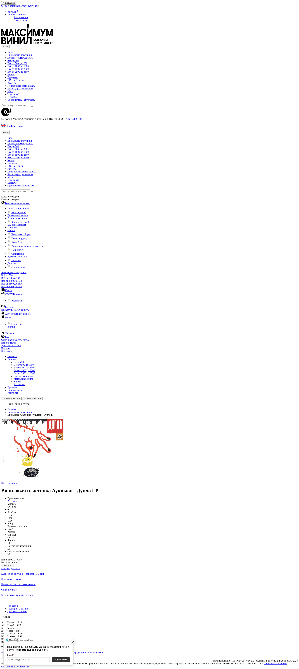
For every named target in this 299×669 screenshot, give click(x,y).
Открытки (16, 324)
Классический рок (21, 234)
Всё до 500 (13, 60)
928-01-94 (73, 119)
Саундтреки (17, 253)
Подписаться (61, 659)
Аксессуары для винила (20, 88)
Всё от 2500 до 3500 (18, 71)
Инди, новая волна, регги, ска (27, 246)
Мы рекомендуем (16, 224)
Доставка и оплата (18, 6)
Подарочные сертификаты (21, 85)
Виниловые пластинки (19, 55)
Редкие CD (17, 300)
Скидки (11, 359)
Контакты (33, 6)
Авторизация (21, 17)
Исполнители (8, 342)
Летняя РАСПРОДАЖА (20, 57)
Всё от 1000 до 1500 (18, 66)
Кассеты (11, 83)
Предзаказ (12, 77)
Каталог (10, 199)
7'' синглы (12, 227)
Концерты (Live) (20, 222)
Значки (11, 326)
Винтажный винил (17, 215)
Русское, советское (17, 256)
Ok (27, 666)
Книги (10, 74)
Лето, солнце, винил (18, 208)
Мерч (10, 91)
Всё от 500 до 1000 (17, 63)
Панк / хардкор (19, 238)
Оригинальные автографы (21, 99)
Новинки (12, 356)
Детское (11, 263)
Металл (11, 230)
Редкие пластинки (17, 218)
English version (15, 126)
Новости (5, 348)
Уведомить (7, 565)
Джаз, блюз (17, 242)
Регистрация (20, 20)
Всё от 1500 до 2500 (18, 69)
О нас (4, 6)
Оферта (100, 652)
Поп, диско (17, 250)
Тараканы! (13, 94)
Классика (16, 260)
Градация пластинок (18, 608)
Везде (10, 52)
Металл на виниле (23, 378)
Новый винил (18, 212)
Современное (18, 267)
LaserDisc (12, 97)
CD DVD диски (15, 80)
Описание (12, 606)
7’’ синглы (19, 384)
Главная (11, 409)
